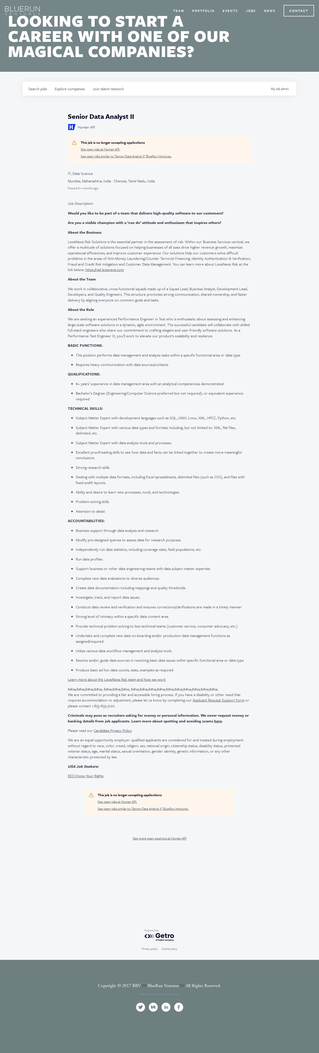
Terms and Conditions (159, 991)
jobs (37, 88)
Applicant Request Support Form (218, 700)
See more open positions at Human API (159, 838)
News (270, 10)
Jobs (251, 10)
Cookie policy (169, 949)
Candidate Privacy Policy (113, 730)
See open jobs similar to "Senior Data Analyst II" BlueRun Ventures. (126, 156)
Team (178, 10)
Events (230, 10)
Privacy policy (150, 949)
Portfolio (203, 10)
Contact (298, 10)
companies (70, 88)
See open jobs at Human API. (100, 149)
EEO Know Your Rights (85, 775)
